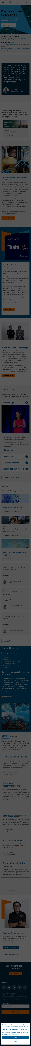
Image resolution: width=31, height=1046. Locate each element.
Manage (15, 1041)
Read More (14, 1034)
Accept (15, 1037)
